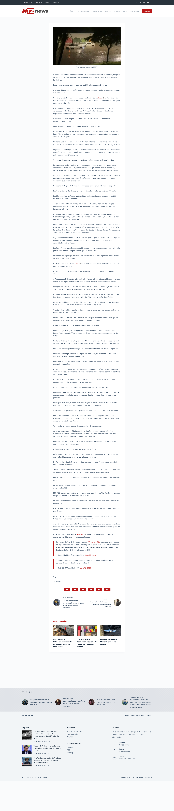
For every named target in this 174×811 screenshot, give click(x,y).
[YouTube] (148, 2)
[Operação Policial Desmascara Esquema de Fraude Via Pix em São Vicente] (87, 630)
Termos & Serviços (127, 777)
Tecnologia (38, 2)
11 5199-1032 (124, 745)
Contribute (147, 11)
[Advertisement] (87, 673)
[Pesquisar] (151, 2)
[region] (87, 806)
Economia (117, 11)
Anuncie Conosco (137, 715)
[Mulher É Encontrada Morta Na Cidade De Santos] (110, 630)
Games (47, 2)
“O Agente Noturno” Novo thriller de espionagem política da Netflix (41, 702)
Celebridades (97, 11)
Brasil (100, 98)
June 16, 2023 (90, 555)
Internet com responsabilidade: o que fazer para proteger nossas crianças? (74, 702)
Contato (149, 715)
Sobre (127, 715)
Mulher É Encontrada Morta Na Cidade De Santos (108, 641)
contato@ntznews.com (127, 758)
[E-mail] (99, 589)
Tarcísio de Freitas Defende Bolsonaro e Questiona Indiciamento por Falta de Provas (48, 748)
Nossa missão (72, 734)
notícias (57, 581)
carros (77, 263)
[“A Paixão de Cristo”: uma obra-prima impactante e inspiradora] (92, 702)
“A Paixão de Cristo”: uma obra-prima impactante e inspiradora (106, 702)
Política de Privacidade (144, 777)
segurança (80, 534)
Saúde (125, 11)
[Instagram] (144, 2)
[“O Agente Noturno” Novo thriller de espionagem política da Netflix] (25, 702)
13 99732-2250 (124, 752)
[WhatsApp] (83, 589)
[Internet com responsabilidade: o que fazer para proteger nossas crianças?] (58, 702)
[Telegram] (91, 589)
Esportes (108, 11)
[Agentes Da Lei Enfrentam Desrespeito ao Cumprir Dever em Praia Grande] (63, 630)
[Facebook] (136, 2)
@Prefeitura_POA (94, 542)
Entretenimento (83, 11)
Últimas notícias (27, 2)
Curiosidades (55, 2)
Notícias (70, 11)
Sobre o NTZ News (74, 731)
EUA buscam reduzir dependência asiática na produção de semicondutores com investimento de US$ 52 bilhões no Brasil (140, 702)
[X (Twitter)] (140, 2)
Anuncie (70, 737)
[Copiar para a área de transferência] (107, 589)
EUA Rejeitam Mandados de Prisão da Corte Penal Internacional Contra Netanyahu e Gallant (47, 760)
